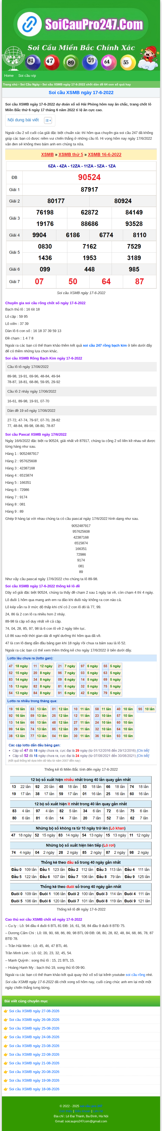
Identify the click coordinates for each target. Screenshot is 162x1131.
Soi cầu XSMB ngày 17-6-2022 (81, 92)
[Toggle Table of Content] (46, 120)
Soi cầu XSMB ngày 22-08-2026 (34, 1055)
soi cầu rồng (135, 975)
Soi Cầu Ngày (30, 84)
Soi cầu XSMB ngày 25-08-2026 (34, 1028)
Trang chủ (10, 84)
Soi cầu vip (27, 76)
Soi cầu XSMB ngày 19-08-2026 (34, 1080)
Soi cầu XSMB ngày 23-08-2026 (34, 1046)
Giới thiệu (65, 1111)
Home (9, 76)
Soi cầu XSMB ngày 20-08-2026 (34, 1072)
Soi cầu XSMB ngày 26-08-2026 (34, 1020)
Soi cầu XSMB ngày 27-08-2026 (34, 1011)
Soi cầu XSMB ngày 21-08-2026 (34, 1063)
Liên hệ (98, 1111)
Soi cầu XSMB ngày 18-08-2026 (34, 1089)
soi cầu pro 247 (91, 1106)
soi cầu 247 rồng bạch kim (105, 345)
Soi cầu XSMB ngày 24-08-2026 (34, 1037)
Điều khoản (82, 1111)
